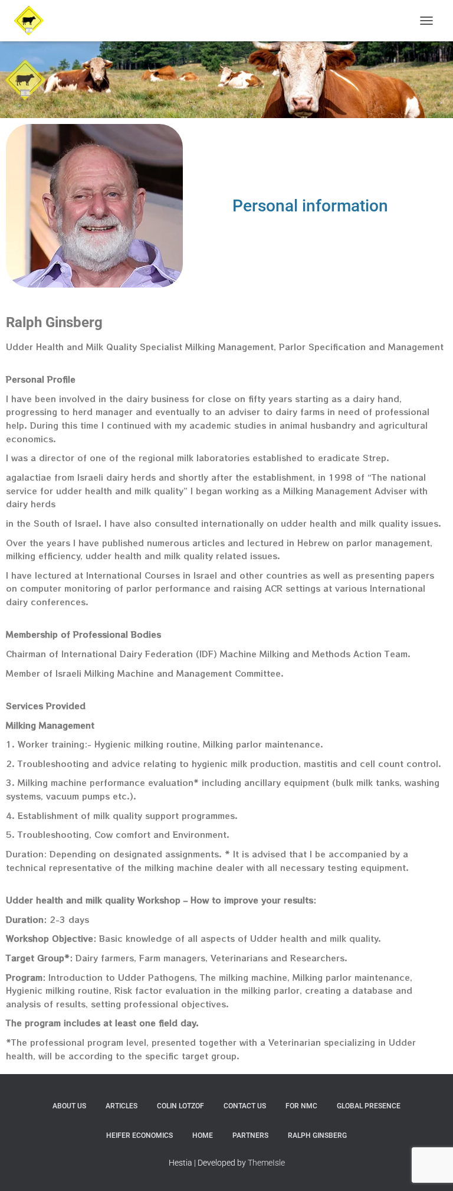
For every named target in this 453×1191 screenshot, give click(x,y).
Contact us (245, 1106)
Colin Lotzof (180, 1106)
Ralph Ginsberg (317, 1135)
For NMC (301, 1106)
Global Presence (369, 1106)
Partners (250, 1135)
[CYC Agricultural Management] (33, 20)
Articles (121, 1106)
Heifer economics (139, 1135)
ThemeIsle (266, 1162)
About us (69, 1106)
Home (202, 1135)
